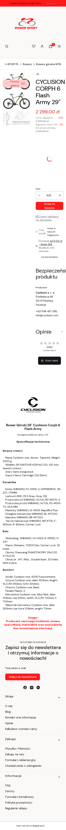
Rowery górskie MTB (48, 64)
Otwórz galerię (17, 83)
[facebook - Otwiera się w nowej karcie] (25, 687)
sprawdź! (51, 3)
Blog (8, 712)
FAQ (7, 785)
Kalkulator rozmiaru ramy (21, 729)
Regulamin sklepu (16, 808)
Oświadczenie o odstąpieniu (23, 766)
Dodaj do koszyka (49, 206)
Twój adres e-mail (15, 668)
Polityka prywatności (18, 802)
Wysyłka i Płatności (17, 748)
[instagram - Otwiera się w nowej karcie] (32, 687)
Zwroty (9, 791)
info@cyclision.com (47, 315)
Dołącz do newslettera (22, 677)
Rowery (27, 64)
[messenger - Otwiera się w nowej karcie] (38, 687)
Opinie (9, 723)
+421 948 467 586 (46, 311)
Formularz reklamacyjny (20, 760)
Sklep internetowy (29, 826)
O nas (9, 706)
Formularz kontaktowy (19, 797)
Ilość (38, 188)
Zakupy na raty (14, 754)
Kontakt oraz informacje (20, 717)
